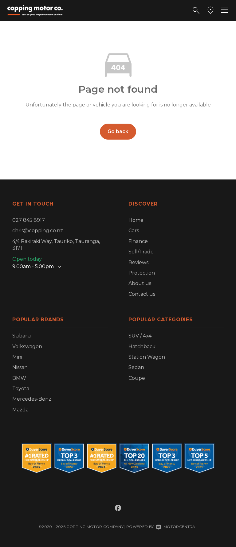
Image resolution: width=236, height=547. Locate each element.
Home (136, 220)
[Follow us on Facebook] (118, 508)
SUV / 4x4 (139, 336)
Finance (138, 241)
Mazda (20, 410)
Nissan (20, 367)
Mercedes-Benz (31, 399)
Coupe (136, 378)
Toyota (20, 388)
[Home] (35, 10)
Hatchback (141, 346)
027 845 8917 (28, 220)
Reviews (138, 262)
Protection (141, 273)
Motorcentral (180, 526)
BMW (19, 378)
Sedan (136, 367)
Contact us (141, 294)
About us (139, 283)
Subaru (21, 336)
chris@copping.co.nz (37, 230)
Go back (118, 131)
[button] (196, 10)
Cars (133, 230)
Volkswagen (27, 346)
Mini (17, 357)
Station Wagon (146, 357)
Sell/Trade (141, 252)
